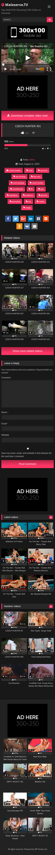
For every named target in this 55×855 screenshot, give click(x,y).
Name (4, 412)
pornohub (16, 201)
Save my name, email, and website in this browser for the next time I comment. (26, 454)
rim (29, 201)
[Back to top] (47, 847)
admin (32, 160)
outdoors (29, 195)
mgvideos (13, 195)
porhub (44, 195)
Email (4, 423)
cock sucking (18, 183)
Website (5, 435)
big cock (36, 176)
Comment (6, 377)
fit (31, 189)
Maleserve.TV (16, 4)
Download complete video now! (29, 115)
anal (30, 170)
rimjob (41, 201)
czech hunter (37, 183)
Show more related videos (27, 351)
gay (42, 189)
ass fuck (43, 170)
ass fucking (20, 176)
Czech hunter (15, 170)
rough (28, 207)
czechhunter (18, 189)
